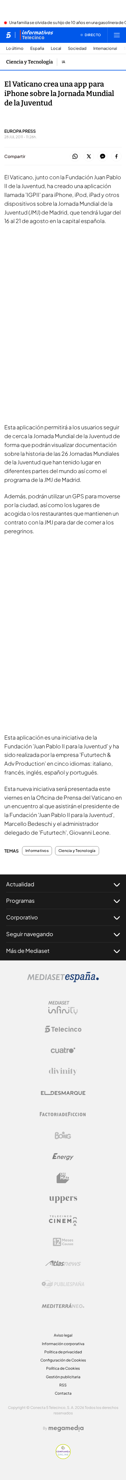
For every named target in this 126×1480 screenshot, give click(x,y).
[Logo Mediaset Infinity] (63, 1007)
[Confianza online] (63, 1457)
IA (63, 62)
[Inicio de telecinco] (8, 35)
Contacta (63, 1393)
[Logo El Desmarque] (63, 1093)
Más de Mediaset (28, 950)
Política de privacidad (63, 1352)
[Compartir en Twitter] (88, 156)
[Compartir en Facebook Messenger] (102, 156)
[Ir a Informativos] (36, 35)
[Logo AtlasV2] (63, 1263)
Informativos (37, 851)
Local (56, 48)
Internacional (105, 48)
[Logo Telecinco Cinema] (63, 1220)
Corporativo (22, 917)
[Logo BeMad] (63, 1178)
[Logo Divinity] (63, 1071)
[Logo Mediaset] (63, 980)
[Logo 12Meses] (63, 1242)
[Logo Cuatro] (63, 1050)
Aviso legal (63, 1335)
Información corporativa (63, 1343)
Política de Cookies (63, 1368)
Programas (20, 900)
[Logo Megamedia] (66, 1428)
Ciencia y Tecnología (29, 62)
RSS (63, 1385)
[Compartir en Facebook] (116, 156)
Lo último (15, 48)
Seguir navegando (29, 933)
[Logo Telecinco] (63, 1029)
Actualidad (20, 884)
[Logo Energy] (63, 1156)
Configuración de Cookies (63, 1360)
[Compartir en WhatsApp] (75, 156)
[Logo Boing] (63, 1135)
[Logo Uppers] (63, 1199)
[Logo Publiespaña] (63, 1284)
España (37, 48)
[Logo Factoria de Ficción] (63, 1114)
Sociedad (77, 48)
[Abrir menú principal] (117, 35)
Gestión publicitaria (63, 1377)
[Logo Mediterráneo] (63, 1305)
